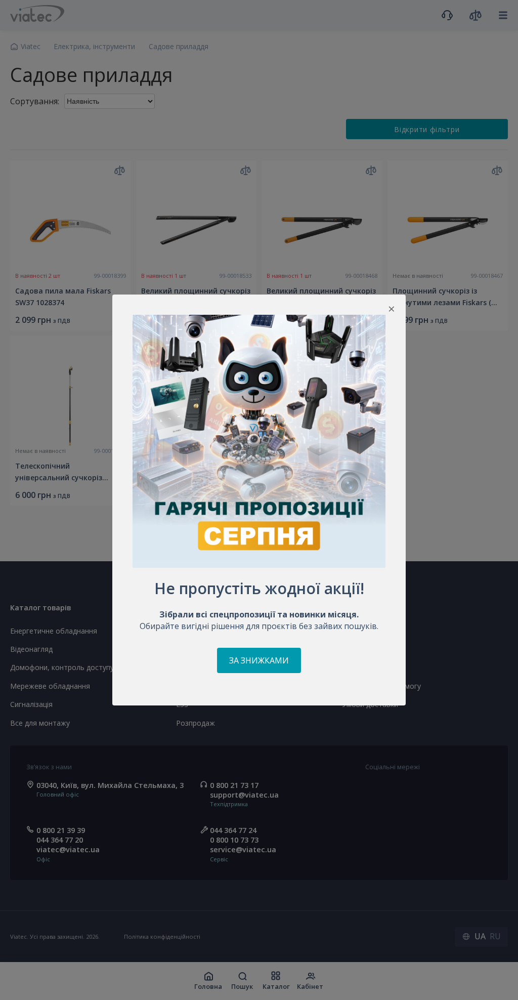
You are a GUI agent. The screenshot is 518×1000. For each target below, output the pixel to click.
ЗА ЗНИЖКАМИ (259, 660)
